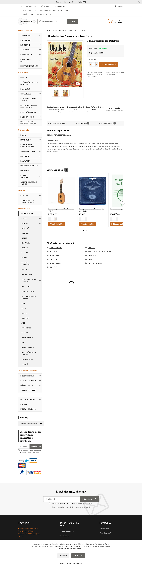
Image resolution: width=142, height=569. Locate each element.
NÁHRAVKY (26, 243)
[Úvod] (27, 21)
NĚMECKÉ (25, 228)
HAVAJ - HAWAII (28, 347)
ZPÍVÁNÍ (25, 364)
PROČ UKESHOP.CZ (45, 6)
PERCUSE (25, 270)
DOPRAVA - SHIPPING (44, 14)
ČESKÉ (24, 219)
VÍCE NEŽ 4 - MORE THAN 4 (28, 100)
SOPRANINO (25, 35)
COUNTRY (25, 318)
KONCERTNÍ (25, 45)
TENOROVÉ (25, 50)
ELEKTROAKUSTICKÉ (29, 66)
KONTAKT (68, 10)
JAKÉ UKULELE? (31, 6)
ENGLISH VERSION (61, 6)
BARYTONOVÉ (26, 54)
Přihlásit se (36, 446)
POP (23, 303)
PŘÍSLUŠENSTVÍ (27, 376)
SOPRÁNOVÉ (25, 40)
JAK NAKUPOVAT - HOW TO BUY (51, 10)
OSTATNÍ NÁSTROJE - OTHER (28, 183)
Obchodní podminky (66, 531)
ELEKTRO (24, 77)
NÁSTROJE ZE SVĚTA (29, 166)
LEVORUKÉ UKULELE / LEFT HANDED (28, 106)
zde (80, 563)
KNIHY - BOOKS (27, 214)
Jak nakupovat (64, 536)
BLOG (21, 6)
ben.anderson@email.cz (29, 528)
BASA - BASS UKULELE (25, 60)
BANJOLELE (25, 89)
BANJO (24, 258)
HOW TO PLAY (55, 255)
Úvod (48, 30)
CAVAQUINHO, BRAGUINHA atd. (27, 146)
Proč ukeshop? (105, 533)
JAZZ (23, 323)
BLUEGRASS (26, 328)
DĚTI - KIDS (26, 287)
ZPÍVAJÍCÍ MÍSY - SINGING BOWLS (27, 201)
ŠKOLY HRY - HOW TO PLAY (29, 280)
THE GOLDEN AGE (95, 263)
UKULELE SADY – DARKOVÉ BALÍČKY (28, 123)
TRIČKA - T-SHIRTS (28, 390)
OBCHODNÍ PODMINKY (26, 14)
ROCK (24, 308)
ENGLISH (25, 223)
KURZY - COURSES (28, 409)
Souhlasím (78, 555)
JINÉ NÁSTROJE (27, 359)
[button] (83, 230)
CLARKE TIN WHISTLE (25, 176)
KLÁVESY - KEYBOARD (26, 264)
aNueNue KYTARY (27, 151)
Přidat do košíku (109, 64)
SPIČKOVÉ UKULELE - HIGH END (29, 83)
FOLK (24, 343)
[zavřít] (139, 2)
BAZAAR (23, 404)
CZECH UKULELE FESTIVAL (28, 10)
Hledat (73, 21)
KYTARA (25, 253)
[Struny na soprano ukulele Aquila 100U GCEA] (92, 191)
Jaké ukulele (104, 528)
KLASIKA (25, 333)
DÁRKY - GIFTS (26, 385)
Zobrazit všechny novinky (29, 423)
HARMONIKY (25, 171)
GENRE (24, 238)
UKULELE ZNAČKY (27, 399)
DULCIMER (24, 156)
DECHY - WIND (27, 275)
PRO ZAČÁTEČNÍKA (28, 112)
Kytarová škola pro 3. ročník (120, 209)
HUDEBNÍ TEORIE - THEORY (29, 353)
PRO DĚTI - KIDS (27, 117)
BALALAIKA (25, 161)
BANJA (23, 135)
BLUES (24, 313)
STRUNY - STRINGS (28, 381)
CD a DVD (25, 233)
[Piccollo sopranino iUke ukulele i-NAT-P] (61, 191)
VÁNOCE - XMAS (28, 291)
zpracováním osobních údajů (67, 503)
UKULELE (25, 248)
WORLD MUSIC (27, 338)
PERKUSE (24, 196)
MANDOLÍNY (25, 140)
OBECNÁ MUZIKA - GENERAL (29, 297)
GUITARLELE (25, 94)
